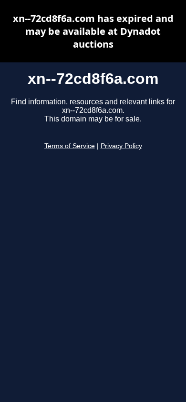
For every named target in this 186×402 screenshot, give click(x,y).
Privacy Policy (121, 146)
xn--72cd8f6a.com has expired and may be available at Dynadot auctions (93, 31)
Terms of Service (69, 146)
